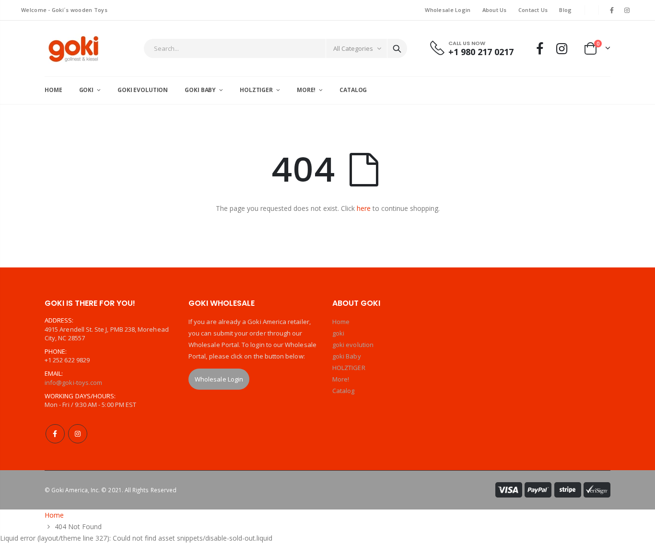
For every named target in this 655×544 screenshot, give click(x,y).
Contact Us (533, 9)
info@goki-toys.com (73, 382)
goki (338, 333)
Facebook (55, 433)
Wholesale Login (447, 9)
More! (340, 379)
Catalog (343, 390)
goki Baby (346, 356)
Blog (565, 9)
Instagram (77, 433)
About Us (494, 9)
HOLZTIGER (348, 367)
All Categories (353, 48)
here (364, 208)
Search (397, 48)
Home (341, 321)
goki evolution (353, 344)
